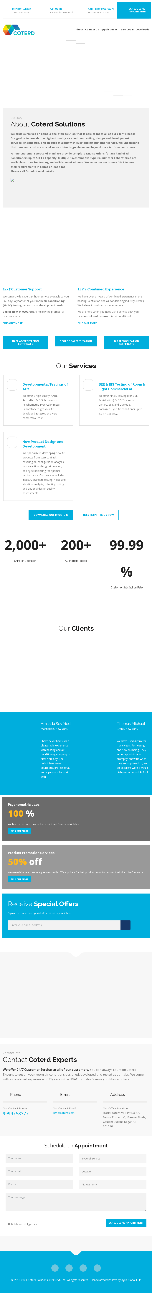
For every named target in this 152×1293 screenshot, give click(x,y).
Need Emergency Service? (28, 77)
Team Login (126, 29)
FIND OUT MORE (13, 323)
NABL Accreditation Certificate (25, 342)
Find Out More (19, 831)
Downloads (142, 29)
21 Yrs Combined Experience (100, 289)
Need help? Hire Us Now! (99, 514)
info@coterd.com (64, 1113)
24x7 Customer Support (22, 289)
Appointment (109, 29)
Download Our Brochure (51, 514)
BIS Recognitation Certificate (126, 342)
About (79, 29)
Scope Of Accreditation (76, 341)
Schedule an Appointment (138, 10)
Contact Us (92, 29)
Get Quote (56, 8)
